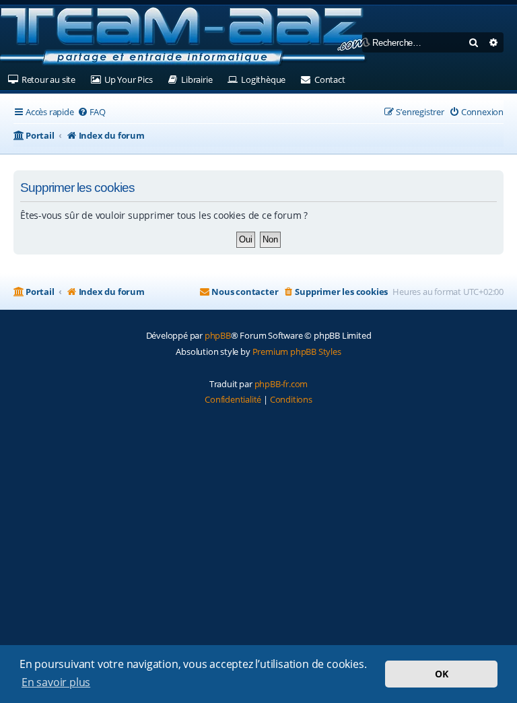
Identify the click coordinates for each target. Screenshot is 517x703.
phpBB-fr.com (281, 384)
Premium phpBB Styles (296, 351)
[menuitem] (91, 112)
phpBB (218, 335)
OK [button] (441, 673)
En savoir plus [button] (56, 682)
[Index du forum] (185, 37)
